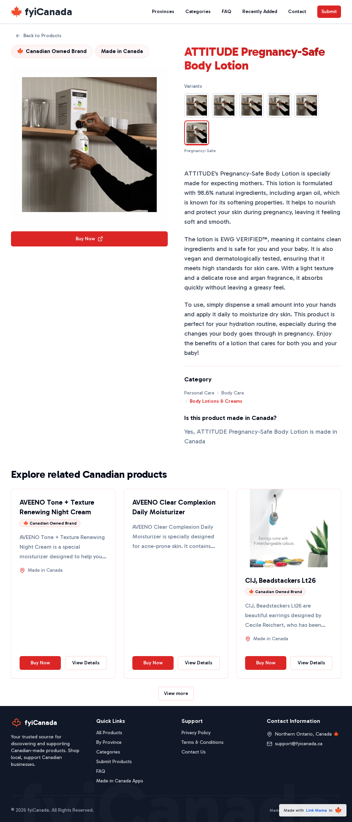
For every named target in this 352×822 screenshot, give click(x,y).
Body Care (232, 393)
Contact (297, 11)
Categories (198, 11)
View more (176, 693)
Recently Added (259, 11)
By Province (109, 742)
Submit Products (114, 762)
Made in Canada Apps (119, 781)
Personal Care (199, 393)
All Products (109, 733)
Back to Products (42, 36)
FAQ (226, 11)
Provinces (163, 11)
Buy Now (85, 239)
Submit (329, 11)
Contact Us (194, 752)
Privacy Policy (196, 733)
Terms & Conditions (202, 742)
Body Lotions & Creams (216, 401)
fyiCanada (48, 12)
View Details (86, 663)
